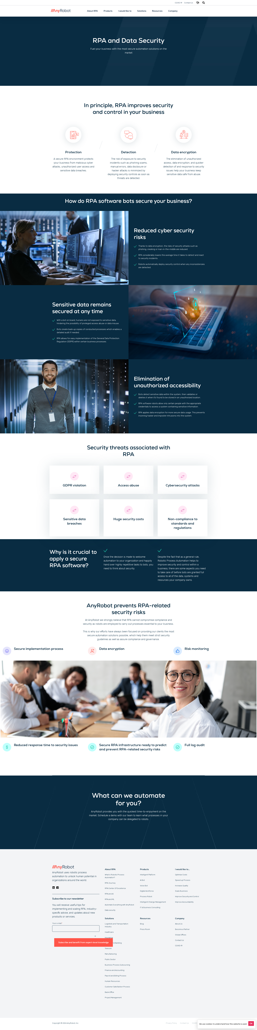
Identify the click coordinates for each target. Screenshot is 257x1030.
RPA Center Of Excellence (115, 888)
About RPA (92, 11)
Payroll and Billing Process (115, 976)
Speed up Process (182, 880)
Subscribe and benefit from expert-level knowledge (83, 942)
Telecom (108, 948)
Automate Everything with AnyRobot (119, 905)
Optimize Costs (181, 875)
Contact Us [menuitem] (188, 3)
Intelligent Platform (147, 875)
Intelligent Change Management (153, 902)
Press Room (145, 929)
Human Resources (112, 981)
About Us (178, 924)
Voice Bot (144, 886)
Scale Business (181, 891)
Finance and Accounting (114, 970)
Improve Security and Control (187, 896)
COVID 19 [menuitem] (195, 1023)
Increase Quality (181, 886)
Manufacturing (111, 954)
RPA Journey (110, 883)
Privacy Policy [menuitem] (171, 1023)
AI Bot (142, 880)
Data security (110, 910)
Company (172, 11)
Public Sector (110, 959)
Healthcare (109, 932)
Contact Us (179, 940)
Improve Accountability (184, 902)
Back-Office (109, 992)
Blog (142, 924)
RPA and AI (109, 894)
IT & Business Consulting (150, 907)
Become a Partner (182, 929)
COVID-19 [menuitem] (178, 3)
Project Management (113, 998)
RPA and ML (109, 899)
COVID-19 (178, 946)
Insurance (109, 938)
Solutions (141, 11)
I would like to (124, 11)
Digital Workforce (147, 891)
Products (108, 11)
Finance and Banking (113, 943)
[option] (73, 146)
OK (251, 1023)
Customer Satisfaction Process (117, 987)
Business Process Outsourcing (117, 965)
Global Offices (180, 935)
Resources (157, 11)
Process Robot (146, 896)
